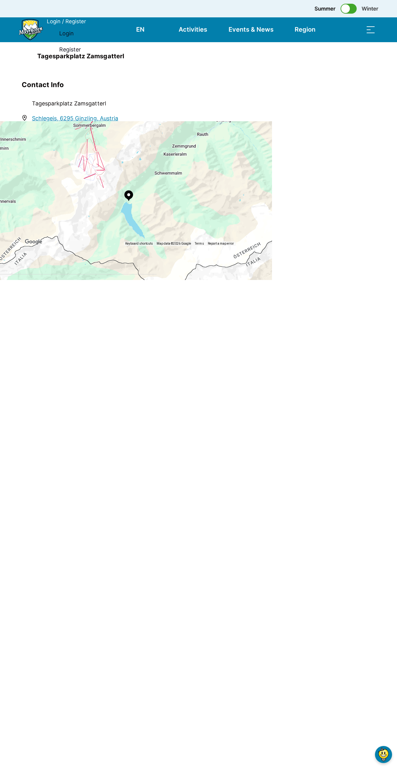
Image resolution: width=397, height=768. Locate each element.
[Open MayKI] (383, 754)
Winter (370, 9)
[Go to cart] (339, 29)
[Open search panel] (355, 29)
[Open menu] (370, 29)
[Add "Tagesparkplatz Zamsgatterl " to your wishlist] (369, 56)
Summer (325, 9)
